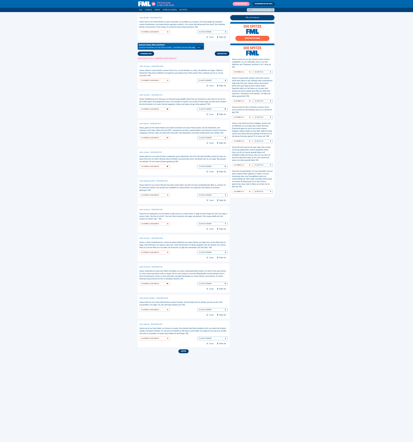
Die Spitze (183, 10)
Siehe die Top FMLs (252, 38)
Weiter (183, 351)
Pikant (157, 10)
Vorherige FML (146, 54)
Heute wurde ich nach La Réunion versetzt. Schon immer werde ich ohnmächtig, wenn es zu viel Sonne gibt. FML (252, 109)
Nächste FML (222, 54)
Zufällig (148, 10)
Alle (140, 10)
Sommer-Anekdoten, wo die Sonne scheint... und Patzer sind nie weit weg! (170, 46)
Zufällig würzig (170, 10)
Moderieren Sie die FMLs (263, 4)
